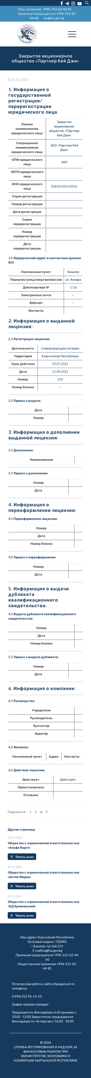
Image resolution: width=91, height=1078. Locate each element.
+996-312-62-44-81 (57, 9)
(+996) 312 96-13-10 (27, 996)
